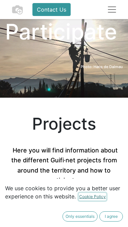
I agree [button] (111, 216)
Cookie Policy (92, 196)
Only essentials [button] (80, 216)
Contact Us (51, 9)
